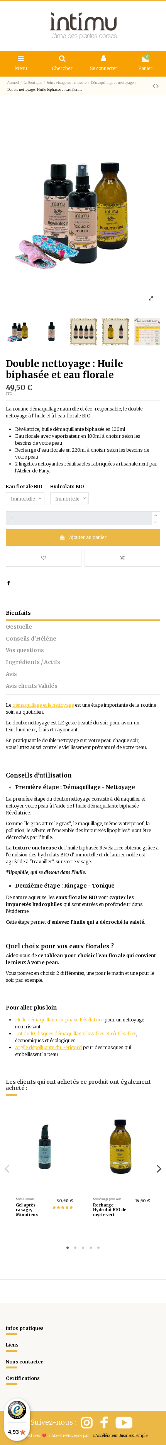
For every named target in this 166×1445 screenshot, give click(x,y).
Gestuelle (19, 627)
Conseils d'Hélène (31, 639)
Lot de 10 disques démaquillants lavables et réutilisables (75, 1033)
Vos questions (25, 650)
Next (158, 1168)
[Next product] (157, 86)
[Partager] (8, 583)
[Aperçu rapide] (53, 1189)
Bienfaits (18, 613)
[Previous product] (154, 86)
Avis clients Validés (32, 686)
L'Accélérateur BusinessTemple (120, 1435)
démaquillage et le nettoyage (43, 705)
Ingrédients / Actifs (33, 662)
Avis (11, 674)
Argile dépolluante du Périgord (48, 1047)
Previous (7, 1168)
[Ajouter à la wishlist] (43, 558)
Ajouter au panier (88, 537)
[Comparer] (44, 1189)
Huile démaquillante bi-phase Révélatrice (59, 1020)
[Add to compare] (122, 558)
